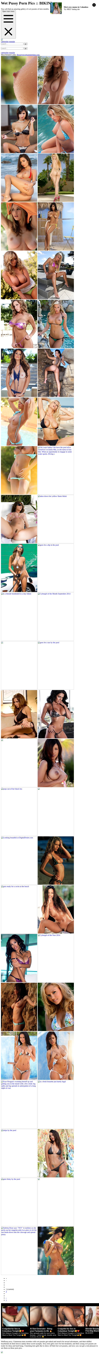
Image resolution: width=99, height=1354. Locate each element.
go (25, 44)
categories (5, 41)
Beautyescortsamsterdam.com (28, 55)
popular (12, 41)
